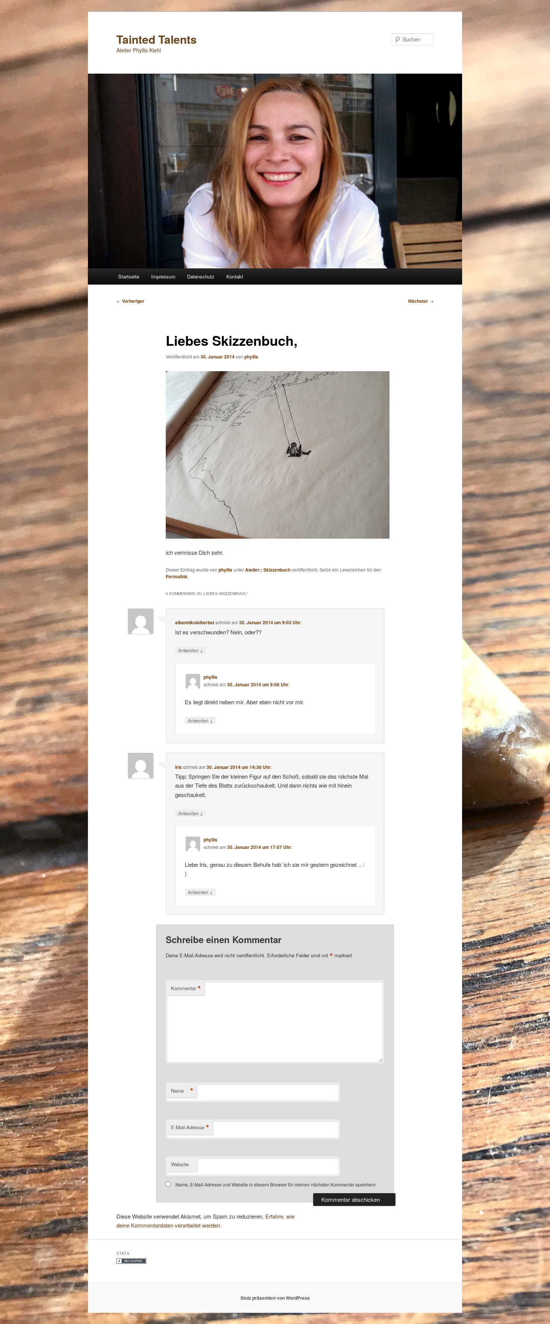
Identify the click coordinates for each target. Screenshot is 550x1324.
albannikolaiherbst (194, 622)
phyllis (251, 356)
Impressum (163, 276)
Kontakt (234, 276)
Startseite (128, 276)
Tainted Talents (156, 39)
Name (182, 1091)
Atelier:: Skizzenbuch (267, 569)
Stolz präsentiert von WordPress (275, 1297)
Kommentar (186, 988)
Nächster (421, 301)
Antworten (190, 650)
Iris (178, 767)
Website (180, 1164)
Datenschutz (200, 276)
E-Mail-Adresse (190, 1127)
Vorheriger (130, 301)
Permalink (176, 576)
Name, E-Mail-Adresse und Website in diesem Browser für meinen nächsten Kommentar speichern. (276, 1184)
